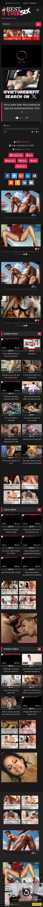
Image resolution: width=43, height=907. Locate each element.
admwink (25, 142)
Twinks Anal (17, 155)
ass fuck (11, 160)
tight (34, 160)
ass (30, 155)
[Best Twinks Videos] (17, 11)
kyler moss (25, 149)
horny (23, 160)
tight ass (22, 166)
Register (33, 3)
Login (25, 3)
